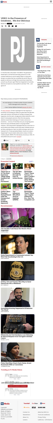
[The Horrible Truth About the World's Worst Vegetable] (17, 217)
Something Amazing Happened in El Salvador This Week (17, 309)
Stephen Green (4, 231)
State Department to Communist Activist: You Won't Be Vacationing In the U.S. (17, 256)
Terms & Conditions (44, 414)
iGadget (19, 136)
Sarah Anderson (5, 258)
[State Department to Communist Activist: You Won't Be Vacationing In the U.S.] (17, 244)
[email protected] (14, 153)
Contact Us (26, 412)
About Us (26, 417)
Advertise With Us (43, 412)
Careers (25, 420)
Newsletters (26, 414)
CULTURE (9, 158)
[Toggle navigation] (51, 1)
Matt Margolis (4, 285)
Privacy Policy (42, 417)
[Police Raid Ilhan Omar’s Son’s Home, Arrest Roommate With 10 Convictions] (17, 352)
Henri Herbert (6, 110)
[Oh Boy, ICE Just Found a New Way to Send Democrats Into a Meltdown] (17, 270)
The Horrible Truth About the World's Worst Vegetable (16, 229)
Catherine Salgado (5, 366)
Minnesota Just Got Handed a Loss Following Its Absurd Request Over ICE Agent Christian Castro (17, 336)
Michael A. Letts (5, 339)
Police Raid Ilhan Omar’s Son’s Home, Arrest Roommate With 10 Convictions (16, 364)
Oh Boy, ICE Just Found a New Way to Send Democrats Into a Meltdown (16, 282)
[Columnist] (5, 146)
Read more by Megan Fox (17, 155)
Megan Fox (3, 23)
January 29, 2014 (27, 107)
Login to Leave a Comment (18, 386)
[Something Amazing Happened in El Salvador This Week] (17, 297)
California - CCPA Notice (45, 420)
